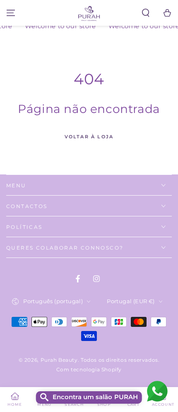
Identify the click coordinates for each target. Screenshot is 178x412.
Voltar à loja (89, 137)
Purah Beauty (59, 360)
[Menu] (11, 13)
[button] (145, 13)
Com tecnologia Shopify (89, 369)
